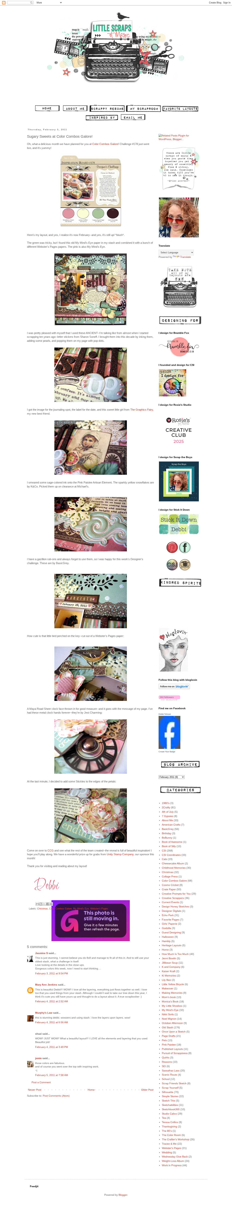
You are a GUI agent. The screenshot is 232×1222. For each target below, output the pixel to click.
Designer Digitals (171, 910)
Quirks (165, 1057)
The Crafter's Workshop (175, 1139)
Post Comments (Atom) (56, 1095)
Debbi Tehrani (165, 714)
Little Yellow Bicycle (173, 984)
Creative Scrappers (173, 898)
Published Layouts (172, 1049)
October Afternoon (172, 1023)
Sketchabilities (170, 1104)
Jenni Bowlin (169, 958)
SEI (164, 1066)
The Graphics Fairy (141, 409)
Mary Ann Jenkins (46, 984)
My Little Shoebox (172, 1005)
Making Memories (172, 992)
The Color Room (171, 1135)
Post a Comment (41, 1082)
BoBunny (167, 837)
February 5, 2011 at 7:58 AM (51, 1075)
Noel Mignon (169, 1018)
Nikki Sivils (168, 1014)
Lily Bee (166, 979)
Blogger (123, 1194)
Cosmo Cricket (170, 885)
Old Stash (167, 1027)
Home (91, 1089)
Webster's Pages (99, 908)
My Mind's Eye (81, 908)
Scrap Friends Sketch (174, 1083)
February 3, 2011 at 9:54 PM (51, 973)
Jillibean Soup (170, 962)
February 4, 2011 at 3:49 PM (51, 1047)
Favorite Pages (170, 919)
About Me (167, 820)
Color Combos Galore (105, 144)
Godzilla (166, 928)
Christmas (42, 908)
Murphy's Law (43, 1012)
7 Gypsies (167, 816)
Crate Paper (169, 889)
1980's (165, 803)
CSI (164, 850)
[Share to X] (44, 904)
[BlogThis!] (41, 904)
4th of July (168, 811)
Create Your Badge (167, 752)
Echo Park (168, 915)
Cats (164, 859)
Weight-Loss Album (173, 1160)
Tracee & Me (169, 1143)
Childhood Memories (174, 867)
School (166, 1079)
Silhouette (167, 1092)
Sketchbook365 (171, 1109)
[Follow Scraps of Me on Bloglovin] (174, 688)
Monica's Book (170, 1001)
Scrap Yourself (170, 1087)
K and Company (171, 966)
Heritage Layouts (171, 945)
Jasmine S (41, 953)
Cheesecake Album (173, 863)
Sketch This (168, 1100)
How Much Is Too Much (175, 954)
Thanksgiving (169, 1126)
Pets (164, 1040)
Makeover (167, 988)
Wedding (167, 1152)
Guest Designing (171, 932)
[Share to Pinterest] (51, 904)
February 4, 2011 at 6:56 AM (51, 1022)
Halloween (168, 936)
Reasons (167, 1061)
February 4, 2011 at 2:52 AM (51, 1001)
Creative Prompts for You (176, 893)
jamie (38, 1058)
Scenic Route (169, 1074)
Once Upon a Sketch (174, 1031)
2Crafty (166, 807)
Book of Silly (169, 846)
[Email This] (37, 904)
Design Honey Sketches (175, 906)
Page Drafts (168, 1035)
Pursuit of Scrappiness (175, 1053)
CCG (50, 850)
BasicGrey (168, 829)
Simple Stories (170, 1096)
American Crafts (171, 824)
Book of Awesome (172, 841)
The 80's (167, 1130)
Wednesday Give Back (175, 1156)
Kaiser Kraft (168, 971)
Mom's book (169, 997)
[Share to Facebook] (47, 904)
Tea (164, 1117)
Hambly (166, 941)
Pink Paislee (169, 1044)
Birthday (166, 833)
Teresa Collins (170, 1122)
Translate (185, 256)
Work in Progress (172, 1165)
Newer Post (34, 1089)
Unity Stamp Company (120, 854)
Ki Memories (169, 975)
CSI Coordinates (171, 854)
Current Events (170, 902)
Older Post (147, 1089)
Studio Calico (169, 1113)
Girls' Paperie (169, 923)
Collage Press (170, 876)
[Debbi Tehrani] (169, 748)
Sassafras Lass (170, 1070)
